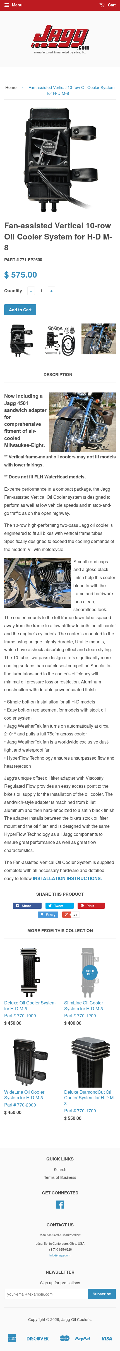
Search (60, 1169)
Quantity (13, 290)
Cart (111, 5)
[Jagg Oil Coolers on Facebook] (60, 1206)
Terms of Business (60, 1177)
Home (10, 87)
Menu (17, 5)
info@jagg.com (60, 1255)
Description (58, 374)
